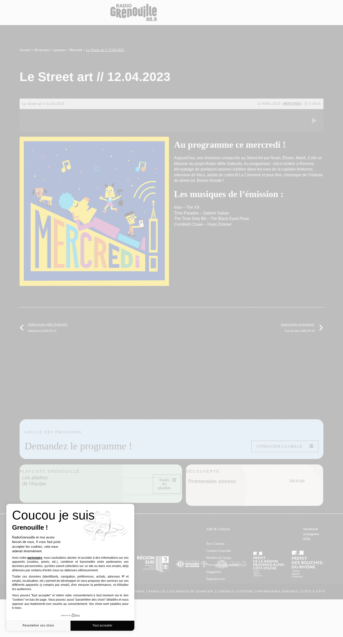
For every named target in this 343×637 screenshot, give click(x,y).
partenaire (34, 558)
